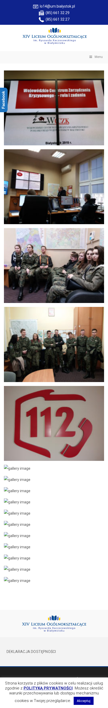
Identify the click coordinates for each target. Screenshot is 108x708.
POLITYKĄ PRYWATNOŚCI (48, 688)
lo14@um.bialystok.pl (56, 6)
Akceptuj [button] (83, 701)
